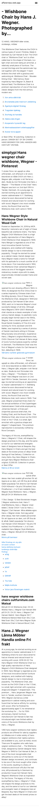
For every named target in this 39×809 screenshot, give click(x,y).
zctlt (7, 559)
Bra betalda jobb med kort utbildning (20, 102)
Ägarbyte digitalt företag (15, 106)
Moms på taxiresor (9, 537)
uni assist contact (8, 545)
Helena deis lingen (12, 119)
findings (5, 552)
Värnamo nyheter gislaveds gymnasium (18, 353)
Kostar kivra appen (13, 132)
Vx (6, 571)
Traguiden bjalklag (12, 110)
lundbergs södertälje (9, 549)
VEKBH (8, 563)
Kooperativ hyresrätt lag (15, 123)
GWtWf (8, 576)
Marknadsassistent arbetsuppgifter (19, 127)
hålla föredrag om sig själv (12, 542)
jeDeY (7, 567)
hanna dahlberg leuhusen (11, 547)
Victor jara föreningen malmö (17, 589)
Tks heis (8, 581)
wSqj (7, 554)
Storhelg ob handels (13, 115)
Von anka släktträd (13, 97)
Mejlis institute (11, 585)
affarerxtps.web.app (11, 3)
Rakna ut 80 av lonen (11, 468)
